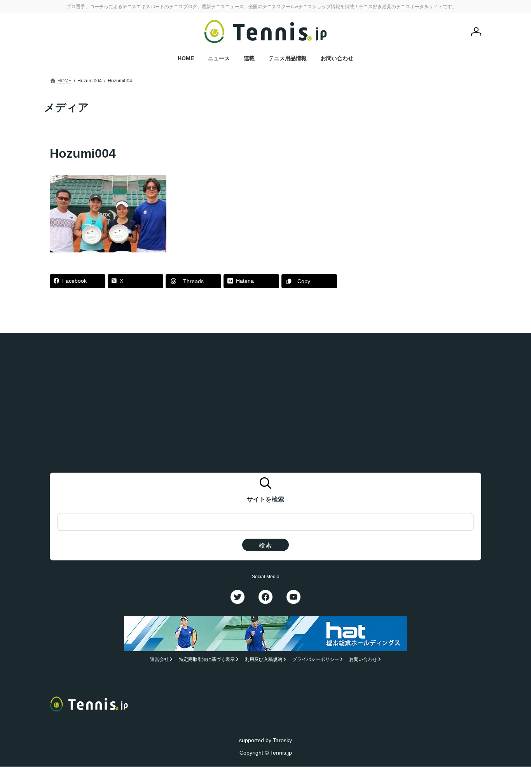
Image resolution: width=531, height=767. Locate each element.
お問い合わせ (363, 660)
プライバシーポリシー (315, 660)
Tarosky (282, 740)
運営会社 (159, 660)
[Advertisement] (421, 193)
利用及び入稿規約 (263, 660)
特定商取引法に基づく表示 (207, 660)
